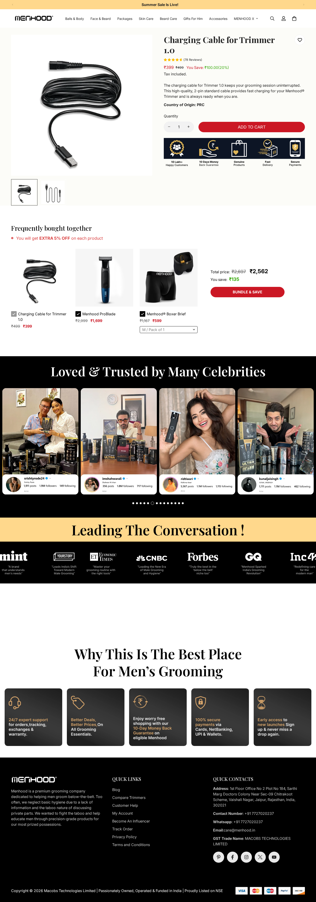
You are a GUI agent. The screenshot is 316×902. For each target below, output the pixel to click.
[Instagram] (246, 857)
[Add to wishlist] (299, 40)
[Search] (272, 18)
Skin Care (146, 19)
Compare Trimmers (129, 797)
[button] (133, 503)
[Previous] (12, 4)
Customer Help (125, 805)
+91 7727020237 (259, 813)
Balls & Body (74, 19)
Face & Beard (100, 19)
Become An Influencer (131, 821)
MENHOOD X (244, 19)
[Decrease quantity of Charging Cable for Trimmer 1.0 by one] (169, 127)
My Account (122, 813)
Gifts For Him (193, 19)
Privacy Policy (124, 837)
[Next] (304, 4)
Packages (124, 19)
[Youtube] (274, 857)
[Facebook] (232, 857)
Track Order (122, 829)
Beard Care (168, 19)
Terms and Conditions (131, 844)
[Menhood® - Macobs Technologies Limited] (34, 18)
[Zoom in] (142, 44)
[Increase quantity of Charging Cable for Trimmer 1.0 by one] (188, 127)
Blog (116, 789)
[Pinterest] (218, 857)
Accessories (218, 19)
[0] (294, 18)
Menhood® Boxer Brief (166, 314)
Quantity (171, 116)
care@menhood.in (240, 830)
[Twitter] (260, 857)
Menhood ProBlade (98, 314)
